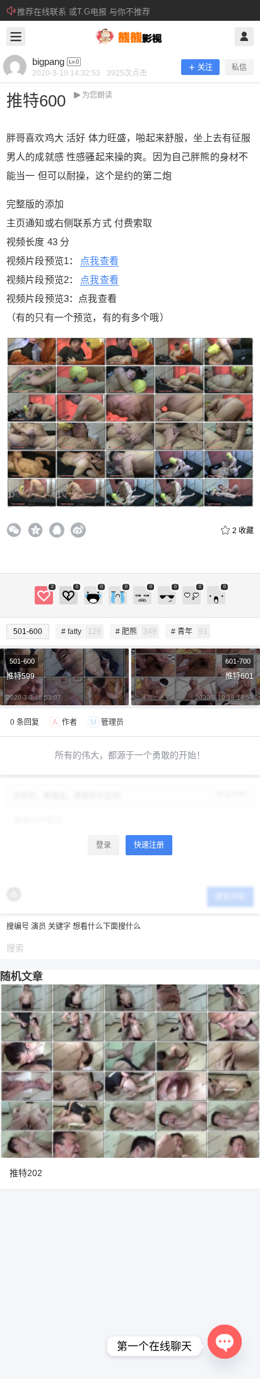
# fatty (81, 631)
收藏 (243, 530)
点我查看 (99, 260)
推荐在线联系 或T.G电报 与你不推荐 (83, 12)
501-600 (27, 631)
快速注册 (149, 845)
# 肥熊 (136, 631)
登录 (103, 845)
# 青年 (189, 631)
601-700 (238, 661)
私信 (239, 67)
